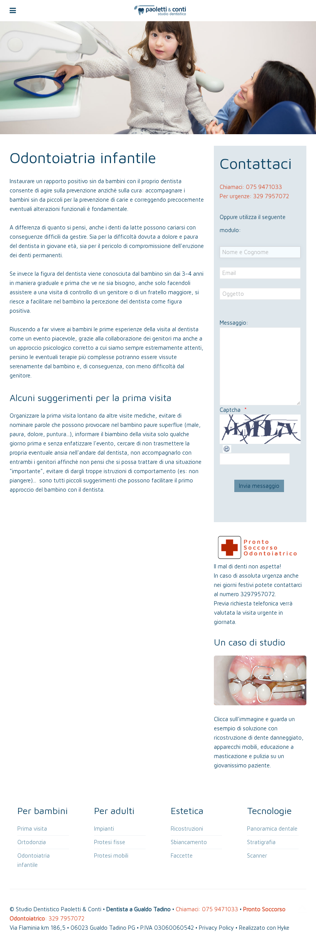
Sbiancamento (189, 842)
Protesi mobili (111, 855)
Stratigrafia (261, 842)
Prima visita (32, 828)
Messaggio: (234, 322)
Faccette (182, 855)
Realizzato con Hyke (264, 927)
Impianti (104, 828)
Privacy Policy (216, 927)
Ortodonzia (31, 842)
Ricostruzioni (187, 828)
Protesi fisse (109, 842)
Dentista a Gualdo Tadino (138, 909)
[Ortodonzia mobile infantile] (260, 680)
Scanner (257, 855)
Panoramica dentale (272, 828)
